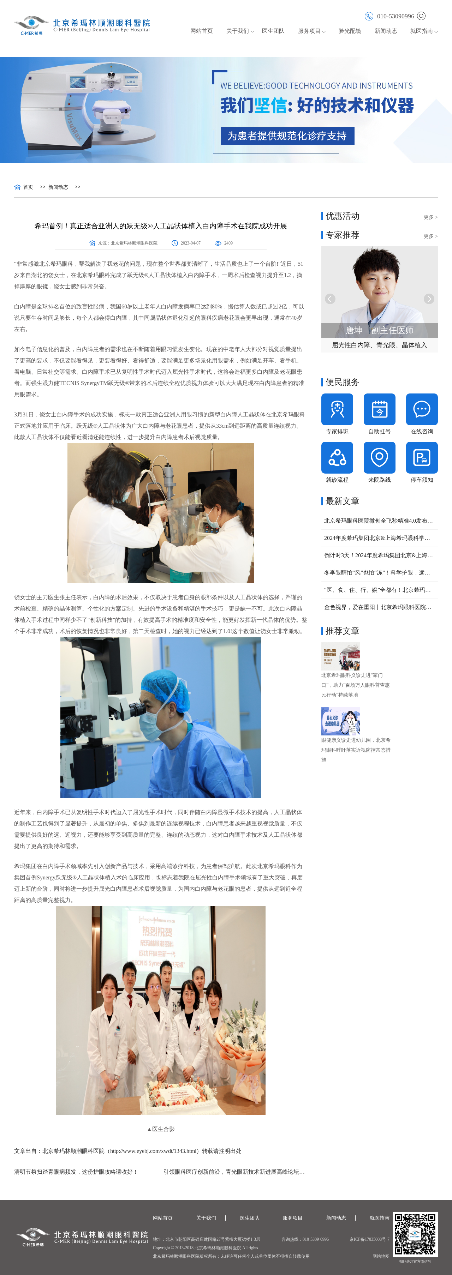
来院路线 (379, 480)
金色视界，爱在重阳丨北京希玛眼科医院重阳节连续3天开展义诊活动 (379, 607)
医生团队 (273, 31)
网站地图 (381, 1256)
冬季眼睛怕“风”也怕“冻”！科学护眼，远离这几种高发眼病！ (379, 573)
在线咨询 (422, 431)
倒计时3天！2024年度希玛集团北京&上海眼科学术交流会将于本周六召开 (379, 555)
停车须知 (422, 480)
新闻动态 (386, 31)
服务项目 (293, 1218)
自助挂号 (379, 431)
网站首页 (201, 31)
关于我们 (206, 1218)
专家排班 (337, 431)
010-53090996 (395, 16)
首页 (28, 187)
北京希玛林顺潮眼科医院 (134, 243)
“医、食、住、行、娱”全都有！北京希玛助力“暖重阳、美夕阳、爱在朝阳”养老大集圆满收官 (379, 590)
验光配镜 (350, 31)
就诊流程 (337, 480)
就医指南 (421, 31)
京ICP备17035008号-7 (369, 1239)
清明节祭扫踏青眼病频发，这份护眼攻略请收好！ (76, 1172)
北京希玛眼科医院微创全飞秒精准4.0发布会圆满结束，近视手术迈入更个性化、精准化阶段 (379, 521)
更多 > (431, 217)
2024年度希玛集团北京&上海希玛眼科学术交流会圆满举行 (379, 538)
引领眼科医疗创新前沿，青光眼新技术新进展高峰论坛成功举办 (235, 1172)
